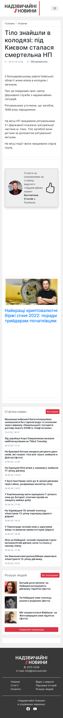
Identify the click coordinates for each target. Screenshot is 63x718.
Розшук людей (44, 689)
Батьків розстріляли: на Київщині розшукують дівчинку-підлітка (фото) (35, 585)
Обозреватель (39, 61)
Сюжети (16, 689)
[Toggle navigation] (54, 8)
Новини (22, 23)
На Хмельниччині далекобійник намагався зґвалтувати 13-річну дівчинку (30, 558)
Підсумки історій (46, 685)
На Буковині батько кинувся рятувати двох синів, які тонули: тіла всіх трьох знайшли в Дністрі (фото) (31, 454)
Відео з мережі (45, 681)
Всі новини (52, 411)
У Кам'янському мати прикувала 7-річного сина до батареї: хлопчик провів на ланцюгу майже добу (31, 497)
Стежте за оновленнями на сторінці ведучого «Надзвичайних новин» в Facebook (34, 188)
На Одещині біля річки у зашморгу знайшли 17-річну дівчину (31, 469)
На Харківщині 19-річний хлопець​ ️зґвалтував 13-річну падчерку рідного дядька (28, 513)
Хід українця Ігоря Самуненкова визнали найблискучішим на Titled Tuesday (29, 440)
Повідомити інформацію (31, 629)
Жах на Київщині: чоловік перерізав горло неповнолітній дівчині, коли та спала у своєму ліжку (30, 542)
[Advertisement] (31, 242)
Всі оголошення (50, 575)
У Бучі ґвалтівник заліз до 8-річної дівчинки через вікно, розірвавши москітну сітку (31, 482)
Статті (15, 685)
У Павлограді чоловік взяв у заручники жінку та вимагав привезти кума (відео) (29, 528)
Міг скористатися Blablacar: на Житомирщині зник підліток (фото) (38, 615)
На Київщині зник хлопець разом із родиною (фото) (35, 599)
